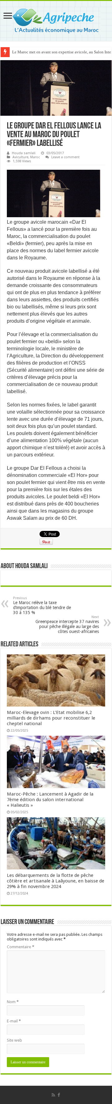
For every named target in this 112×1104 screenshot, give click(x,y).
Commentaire (20, 947)
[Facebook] (59, 1095)
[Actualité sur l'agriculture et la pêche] (56, 19)
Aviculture (20, 157)
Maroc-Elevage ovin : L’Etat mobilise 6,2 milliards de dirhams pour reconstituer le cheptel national (51, 718)
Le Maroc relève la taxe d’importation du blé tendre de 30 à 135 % (42, 605)
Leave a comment (65, 157)
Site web (14, 1040)
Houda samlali (23, 153)
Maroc (35, 157)
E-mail (14, 1021)
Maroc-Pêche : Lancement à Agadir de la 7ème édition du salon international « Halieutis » (50, 799)
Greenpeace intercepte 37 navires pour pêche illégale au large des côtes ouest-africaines (67, 624)
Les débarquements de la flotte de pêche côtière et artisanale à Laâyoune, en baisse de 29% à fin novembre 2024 (55, 881)
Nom (13, 1001)
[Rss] (53, 1095)
